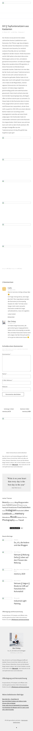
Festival (5, 507)
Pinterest (19, 717)
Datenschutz (16, 722)
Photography (8, 520)
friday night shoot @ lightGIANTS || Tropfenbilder (15, 705)
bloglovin (7, 717)
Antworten (11, 317)
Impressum (24, 720)
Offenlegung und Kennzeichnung (20, 619)
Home (10, 268)
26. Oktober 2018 (11, 289)
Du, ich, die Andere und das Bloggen (16, 651)
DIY (7, 268)
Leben (26, 510)
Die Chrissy (15, 32)
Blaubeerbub (11, 502)
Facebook (13, 717)
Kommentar (6, 354)
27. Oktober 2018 (11, 323)
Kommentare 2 (21, 32)
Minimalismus (6, 517)
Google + (16, 717)
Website (4, 387)
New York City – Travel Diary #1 (10, 699)
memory (19, 513)
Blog (16, 502)
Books (4, 505)
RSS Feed (25, 717)
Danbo (14, 505)
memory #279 (8, 410)
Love (13, 514)
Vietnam (19, 552)
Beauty (5, 502)
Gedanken (26, 507)
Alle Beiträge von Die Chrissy (16, 652)
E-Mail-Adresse (7, 380)
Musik (13, 517)
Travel (21, 520)
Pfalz (26, 517)
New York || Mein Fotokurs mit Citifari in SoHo (14, 701)
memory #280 (25, 410)
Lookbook (7, 513)
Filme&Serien (12, 507)
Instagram (11, 510)
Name (4, 374)
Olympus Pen (21, 517)
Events (21, 505)
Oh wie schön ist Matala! (8, 703)
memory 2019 (19, 574)
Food (19, 507)
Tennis (16, 520)
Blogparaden (23, 502)
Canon (9, 505)
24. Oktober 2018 (6, 32)
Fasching (25, 505)
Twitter (22, 717)
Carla (10, 288)
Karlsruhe (20, 511)
